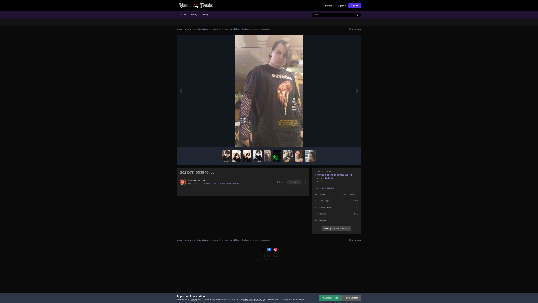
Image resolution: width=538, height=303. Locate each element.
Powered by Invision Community (269, 260)
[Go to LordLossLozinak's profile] (183, 182)
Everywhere (346, 15)
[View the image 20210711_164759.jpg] (257, 156)
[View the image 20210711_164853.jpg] (247, 156)
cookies (194, 299)
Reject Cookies (351, 298)
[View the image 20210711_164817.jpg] (236, 156)
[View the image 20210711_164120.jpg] (226, 156)
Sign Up (354, 6)
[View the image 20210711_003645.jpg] (299, 156)
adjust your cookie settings (254, 299)
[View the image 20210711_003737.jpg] (310, 156)
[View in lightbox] (269, 91)
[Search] (358, 15)
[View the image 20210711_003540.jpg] (267, 156)
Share (281, 182)
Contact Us (265, 256)
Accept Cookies (331, 298)
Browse (183, 15)
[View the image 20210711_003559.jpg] (288, 156)
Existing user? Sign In (335, 6)
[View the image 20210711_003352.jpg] (277, 156)
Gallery (205, 15)
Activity (194, 15)
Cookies (276, 256)
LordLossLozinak (197, 180)
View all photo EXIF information (336, 229)
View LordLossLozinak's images (226, 183)
